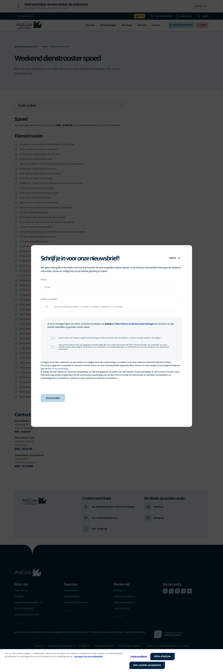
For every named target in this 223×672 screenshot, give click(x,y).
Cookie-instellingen (138, 657)
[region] (111, 660)
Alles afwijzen (162, 656)
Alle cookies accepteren (147, 665)
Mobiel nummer (49, 299)
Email (43, 279)
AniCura (109, 324)
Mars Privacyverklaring (58, 369)
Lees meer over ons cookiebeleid (88, 657)
